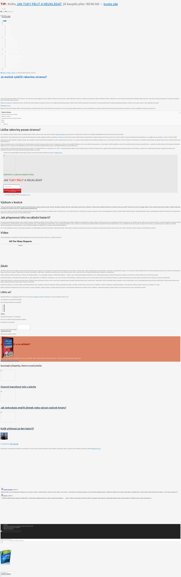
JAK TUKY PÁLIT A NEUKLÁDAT (39, 4)
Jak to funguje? (10, 38)
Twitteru (36, 296)
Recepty (8, 33)
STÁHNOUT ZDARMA (5, 574)
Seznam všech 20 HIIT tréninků (14, 47)
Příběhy (8, 34)
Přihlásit (3, 11)
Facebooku (16, 296)
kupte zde (111, 4)
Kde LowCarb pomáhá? (12, 65)
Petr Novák (14, 444)
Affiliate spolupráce (8, 528)
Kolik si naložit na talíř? (13, 61)
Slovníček (9, 35)
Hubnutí (8, 25)
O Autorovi (6, 70)
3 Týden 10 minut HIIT (12, 43)
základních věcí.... (96, 448)
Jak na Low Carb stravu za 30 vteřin (16, 56)
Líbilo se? (5, 124)
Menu (4, 21)
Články (5, 24)
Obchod (6, 68)
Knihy (6, 49)
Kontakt (5, 524)
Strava (8, 28)
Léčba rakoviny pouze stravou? (9, 114)
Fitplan (4, 72)
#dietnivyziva (58, 152)
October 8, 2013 (25, 194)
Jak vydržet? (10, 64)
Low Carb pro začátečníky (13, 55)
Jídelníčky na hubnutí (12, 52)
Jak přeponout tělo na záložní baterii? (11, 118)
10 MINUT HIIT (6, 37)
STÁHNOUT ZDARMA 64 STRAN (12, 191)
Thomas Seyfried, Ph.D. (61, 134)
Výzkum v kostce (5, 116)
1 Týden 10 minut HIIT (12, 40)
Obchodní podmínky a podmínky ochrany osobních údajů (18, 526)
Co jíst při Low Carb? (12, 58)
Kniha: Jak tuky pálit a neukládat (11, 527)
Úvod (4, 8)
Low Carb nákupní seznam (13, 59)
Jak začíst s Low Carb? (12, 62)
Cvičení (8, 27)
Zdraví (8, 31)
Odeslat (2, 313)
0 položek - (10, 11)
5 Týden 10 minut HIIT (12, 46)
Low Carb (6, 53)
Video (2, 120)
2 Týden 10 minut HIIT (12, 41)
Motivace (8, 30)
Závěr (2, 122)
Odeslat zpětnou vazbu (6, 331)
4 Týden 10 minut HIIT (12, 44)
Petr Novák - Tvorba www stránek (16, 540)
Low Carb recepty (11, 67)
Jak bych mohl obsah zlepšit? (9, 329)
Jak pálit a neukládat (12, 50)
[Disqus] (90, 468)
